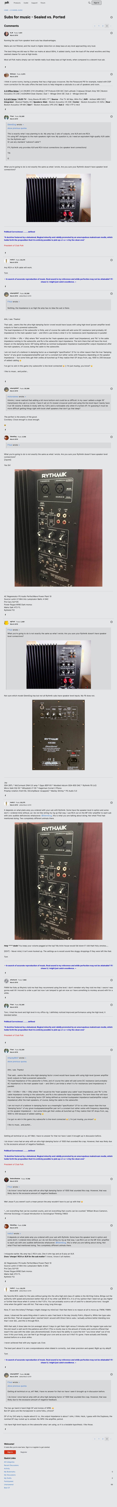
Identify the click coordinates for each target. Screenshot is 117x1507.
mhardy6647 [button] (14, 293)
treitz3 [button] (12, 259)
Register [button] (24, 1452)
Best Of (7, 1488)
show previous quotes (17, 128)
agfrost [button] (12, 621)
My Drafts (58, 1478)
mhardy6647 (13, 1058)
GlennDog (12, 124)
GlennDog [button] (13, 436)
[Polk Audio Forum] (7, 3)
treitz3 (10, 1233)
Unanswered (58, 1484)
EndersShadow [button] (15, 1178)
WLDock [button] (13, 74)
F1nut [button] (12, 116)
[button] (111, 17)
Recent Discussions (11, 1465)
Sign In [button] (10, 1452)
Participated (8, 1481)
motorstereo (13, 396)
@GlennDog (46, 815)
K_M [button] (11, 33)
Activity (7, 1468)
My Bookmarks (58, 1472)
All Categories (9, 1462)
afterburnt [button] (13, 980)
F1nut (10, 301)
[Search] (89, 3)
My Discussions (10, 1475)
